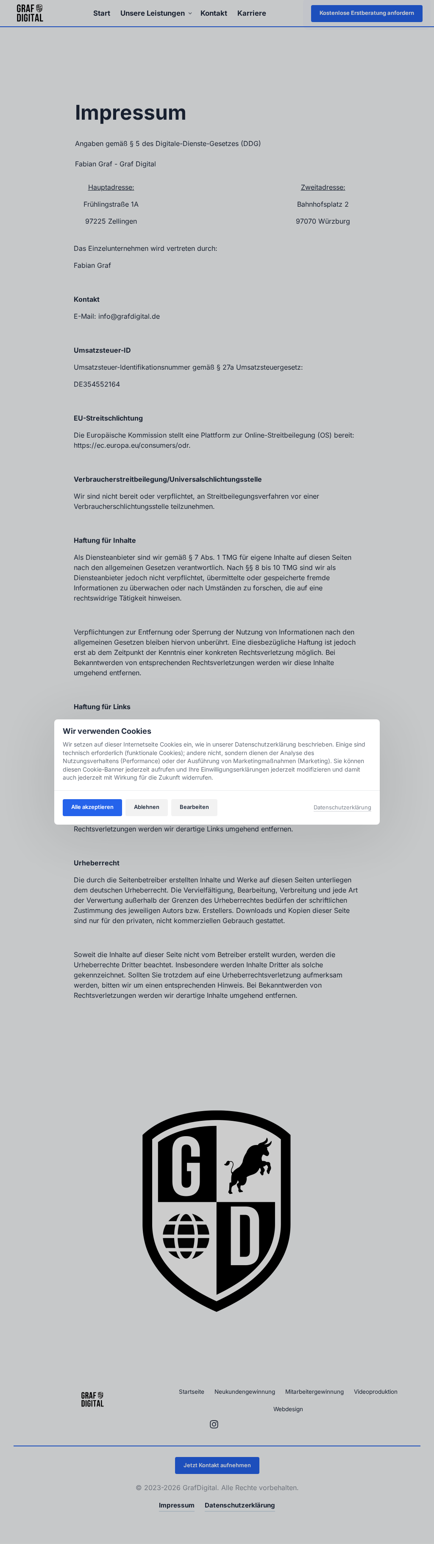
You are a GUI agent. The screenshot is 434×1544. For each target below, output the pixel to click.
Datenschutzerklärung (342, 808)
